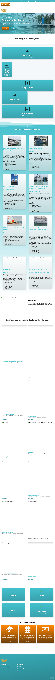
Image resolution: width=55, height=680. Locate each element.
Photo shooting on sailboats (33, 495)
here (11, 647)
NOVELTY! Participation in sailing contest (10, 573)
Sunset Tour (4, 493)
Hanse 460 (6, 269)
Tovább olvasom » (4, 377)
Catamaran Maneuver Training (8, 414)
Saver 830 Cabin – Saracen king (38, 269)
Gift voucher (30, 452)
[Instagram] (52, 1)
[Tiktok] (53, 1)
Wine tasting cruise (32, 374)
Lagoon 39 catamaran (35, 148)
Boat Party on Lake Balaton (7, 532)
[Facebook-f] (50, 1)
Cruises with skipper (32, 416)
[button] (9, 4)
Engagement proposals (32, 576)
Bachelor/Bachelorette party (33, 537)
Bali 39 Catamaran (8, 186)
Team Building (5, 456)
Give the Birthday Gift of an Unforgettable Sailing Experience (13, 361)
